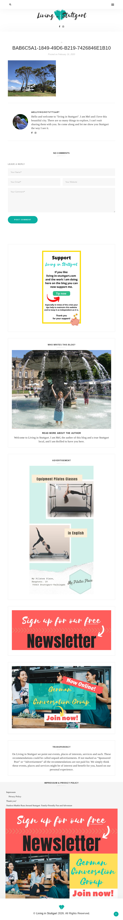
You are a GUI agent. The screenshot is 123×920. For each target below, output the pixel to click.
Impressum (11, 792)
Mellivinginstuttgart (45, 112)
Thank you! (11, 801)
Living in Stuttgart (46, 913)
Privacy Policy (15, 796)
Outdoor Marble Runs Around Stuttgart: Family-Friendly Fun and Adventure (39, 805)
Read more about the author (61, 433)
